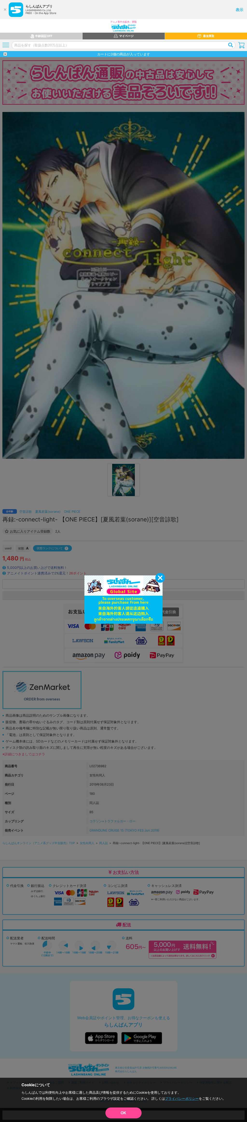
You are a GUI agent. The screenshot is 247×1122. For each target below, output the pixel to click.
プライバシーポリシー (182, 1098)
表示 (239, 9)
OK (123, 1113)
